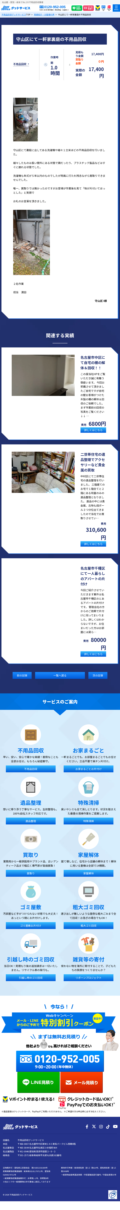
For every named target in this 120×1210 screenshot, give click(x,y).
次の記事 (98, 675)
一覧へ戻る (60, 675)
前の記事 (22, 675)
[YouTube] (115, 1127)
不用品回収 (19, 64)
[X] (94, 1127)
